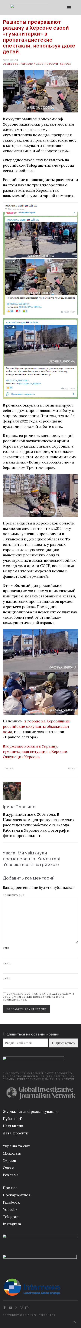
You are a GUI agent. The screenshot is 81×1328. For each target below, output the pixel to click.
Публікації (12, 1118)
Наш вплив (13, 1125)
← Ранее (8, 768)
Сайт (6, 978)
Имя (6, 948)
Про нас (10, 1187)
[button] (68, 7)
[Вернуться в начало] (29, 7)
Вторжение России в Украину (30, 746)
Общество (10, 63)
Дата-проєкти (15, 1133)
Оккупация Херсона (21, 756)
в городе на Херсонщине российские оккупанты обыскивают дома (36, 726)
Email (7, 963)
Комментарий (14, 895)
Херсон (65, 63)
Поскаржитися (16, 1195)
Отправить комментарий (26, 1009)
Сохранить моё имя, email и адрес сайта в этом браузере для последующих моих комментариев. (38, 997)
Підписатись (63, 1043)
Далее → (73, 768)
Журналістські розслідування (30, 1111)
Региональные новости (39, 63)
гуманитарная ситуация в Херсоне (35, 751)
